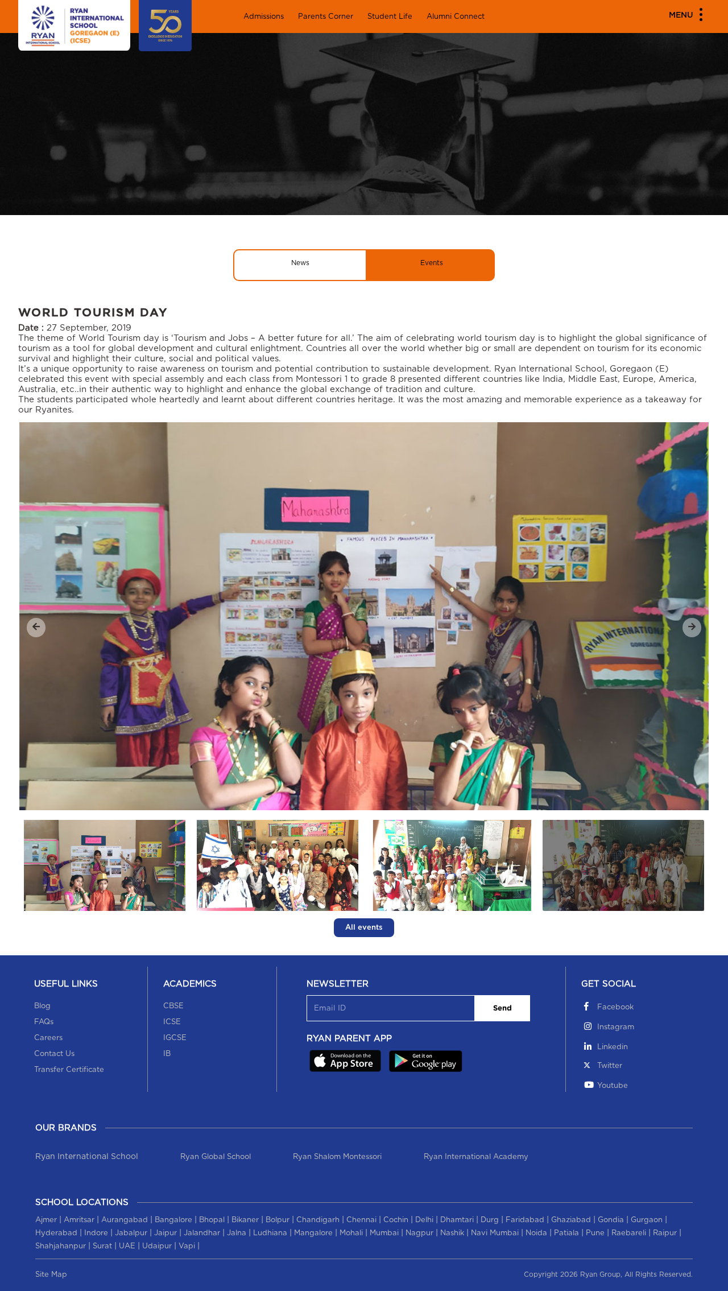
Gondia (611, 1220)
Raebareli (628, 1233)
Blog (42, 1006)
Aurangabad (124, 1220)
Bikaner (245, 1220)
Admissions (263, 16)
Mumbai (384, 1233)
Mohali (351, 1233)
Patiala (566, 1233)
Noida (536, 1233)
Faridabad (525, 1220)
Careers (48, 1038)
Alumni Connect (456, 16)
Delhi (424, 1220)
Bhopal (212, 1220)
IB (167, 1054)
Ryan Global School (215, 1157)
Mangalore (313, 1233)
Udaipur (157, 1246)
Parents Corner (325, 16)
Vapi (187, 1246)
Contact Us (54, 1054)
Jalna (236, 1233)
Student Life (389, 16)
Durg (490, 1220)
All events (364, 927)
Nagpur (419, 1233)
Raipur (665, 1233)
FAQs (43, 1022)
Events (431, 262)
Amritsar (79, 1220)
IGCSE (175, 1038)
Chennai (361, 1220)
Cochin (395, 1220)
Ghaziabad (571, 1220)
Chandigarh (318, 1220)
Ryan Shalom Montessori (337, 1157)
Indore (96, 1233)
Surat (102, 1246)
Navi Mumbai (495, 1233)
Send (502, 1008)
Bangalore (173, 1220)
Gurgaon (647, 1220)
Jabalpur (131, 1233)
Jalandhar (202, 1233)
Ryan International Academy (476, 1157)
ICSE (172, 1022)
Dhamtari (457, 1220)
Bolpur (277, 1220)
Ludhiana (270, 1233)
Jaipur (165, 1233)
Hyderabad (56, 1233)
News (300, 262)
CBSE (173, 1006)
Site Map (51, 1274)
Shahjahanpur (60, 1246)
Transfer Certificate (69, 1070)
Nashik (452, 1233)
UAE (127, 1246)
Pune (595, 1233)
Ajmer (46, 1220)
